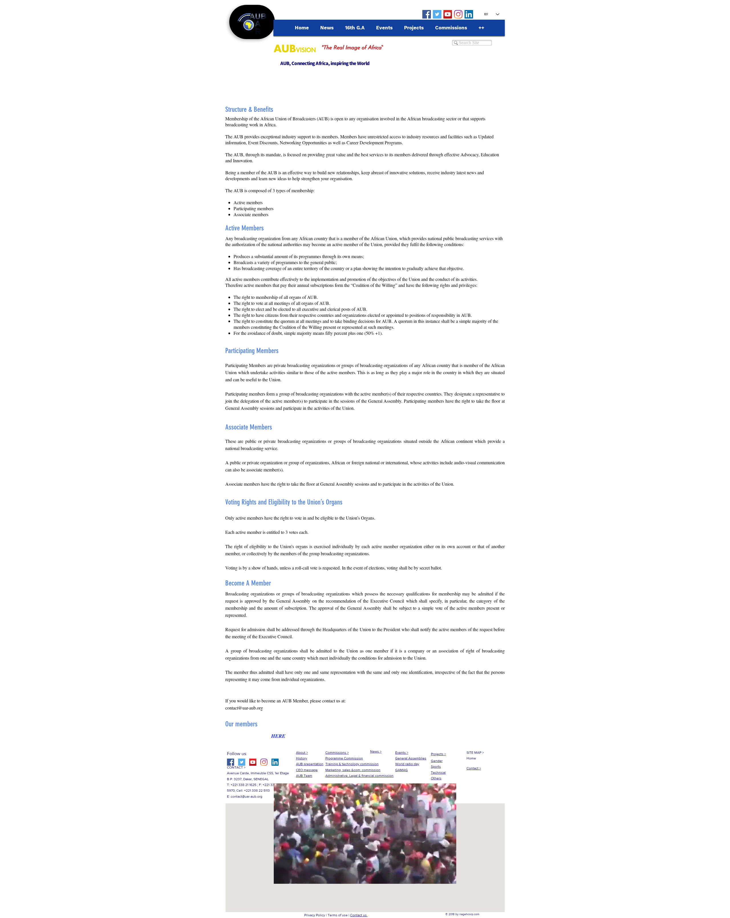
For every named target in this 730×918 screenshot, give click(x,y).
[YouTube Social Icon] (447, 14)
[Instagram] (458, 14)
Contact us (359, 915)
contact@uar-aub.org (244, 708)
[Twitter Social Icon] (437, 14)
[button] (365, 877)
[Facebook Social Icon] (426, 14)
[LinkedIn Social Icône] (469, 14)
